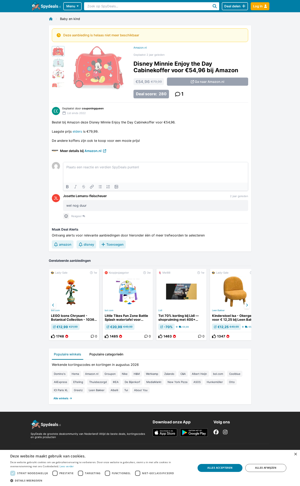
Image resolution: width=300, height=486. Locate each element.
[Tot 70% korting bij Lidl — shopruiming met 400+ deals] (181, 304)
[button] (100, 480)
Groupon (110, 373)
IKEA (116, 382)
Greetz (78, 390)
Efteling (78, 382)
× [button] (295, 454)
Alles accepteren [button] (219, 467)
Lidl (160, 310)
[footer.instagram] (225, 432)
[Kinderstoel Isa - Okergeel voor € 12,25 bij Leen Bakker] (235, 304)
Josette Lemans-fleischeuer (85, 196)
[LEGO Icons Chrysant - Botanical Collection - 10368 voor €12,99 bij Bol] (74, 304)
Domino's (60, 373)
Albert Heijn (199, 373)
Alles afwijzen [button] (265, 467)
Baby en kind (70, 19)
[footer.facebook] (216, 432)
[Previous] (53, 305)
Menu (70, 6)
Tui (126, 390)
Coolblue (234, 373)
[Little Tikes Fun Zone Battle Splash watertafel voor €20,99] (128, 304)
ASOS (197, 382)
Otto (232, 382)
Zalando (169, 373)
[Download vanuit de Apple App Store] (165, 432)
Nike (125, 373)
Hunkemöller (215, 382)
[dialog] (150, 468)
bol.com (55, 310)
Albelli (114, 390)
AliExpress (60, 382)
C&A (183, 373)
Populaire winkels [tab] (67, 354)
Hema (75, 373)
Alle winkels (60, 398)
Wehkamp (152, 373)
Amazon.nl (140, 47)
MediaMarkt (153, 382)
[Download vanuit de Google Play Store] (194, 432)
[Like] (53, 336)
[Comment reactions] (66, 216)
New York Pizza (177, 382)
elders (78, 131)
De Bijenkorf (132, 382)
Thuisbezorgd (98, 382)
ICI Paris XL (61, 390)
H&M (137, 373)
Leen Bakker (218, 310)
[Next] (246, 305)
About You (141, 390)
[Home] (51, 19)
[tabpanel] (150, 380)
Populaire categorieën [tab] (106, 354)
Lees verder (67, 466)
